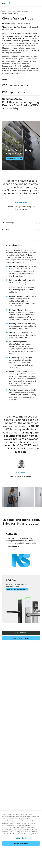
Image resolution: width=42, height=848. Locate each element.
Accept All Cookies (21, 843)
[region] (21, 829)
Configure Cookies (20, 838)
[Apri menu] (39, 3)
